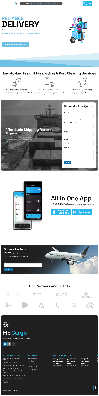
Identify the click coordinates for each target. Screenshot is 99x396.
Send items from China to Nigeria (11, 358)
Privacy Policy (32, 370)
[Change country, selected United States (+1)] (66, 143)
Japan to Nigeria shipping (11, 368)
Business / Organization (71, 123)
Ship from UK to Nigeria (10, 362)
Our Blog (31, 361)
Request (67, 147)
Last (81, 119)
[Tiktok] (9, 344)
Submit (67, 162)
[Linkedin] (5, 344)
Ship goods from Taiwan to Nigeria (12, 381)
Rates (45, 3)
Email (66, 131)
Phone (66, 139)
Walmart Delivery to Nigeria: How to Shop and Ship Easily (73, 360)
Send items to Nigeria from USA (13, 365)
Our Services (39, 3)
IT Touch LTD (16, 390)
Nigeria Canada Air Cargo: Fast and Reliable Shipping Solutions (58, 360)
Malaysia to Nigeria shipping (12, 378)
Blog (49, 3)
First (65, 119)
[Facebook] (13, 344)
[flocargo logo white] (6, 324)
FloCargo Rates (33, 367)
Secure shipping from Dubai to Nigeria (13, 371)
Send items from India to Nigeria (14, 375)
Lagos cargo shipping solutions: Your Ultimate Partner (86, 360)
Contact (54, 3)
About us (32, 3)
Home (27, 3)
